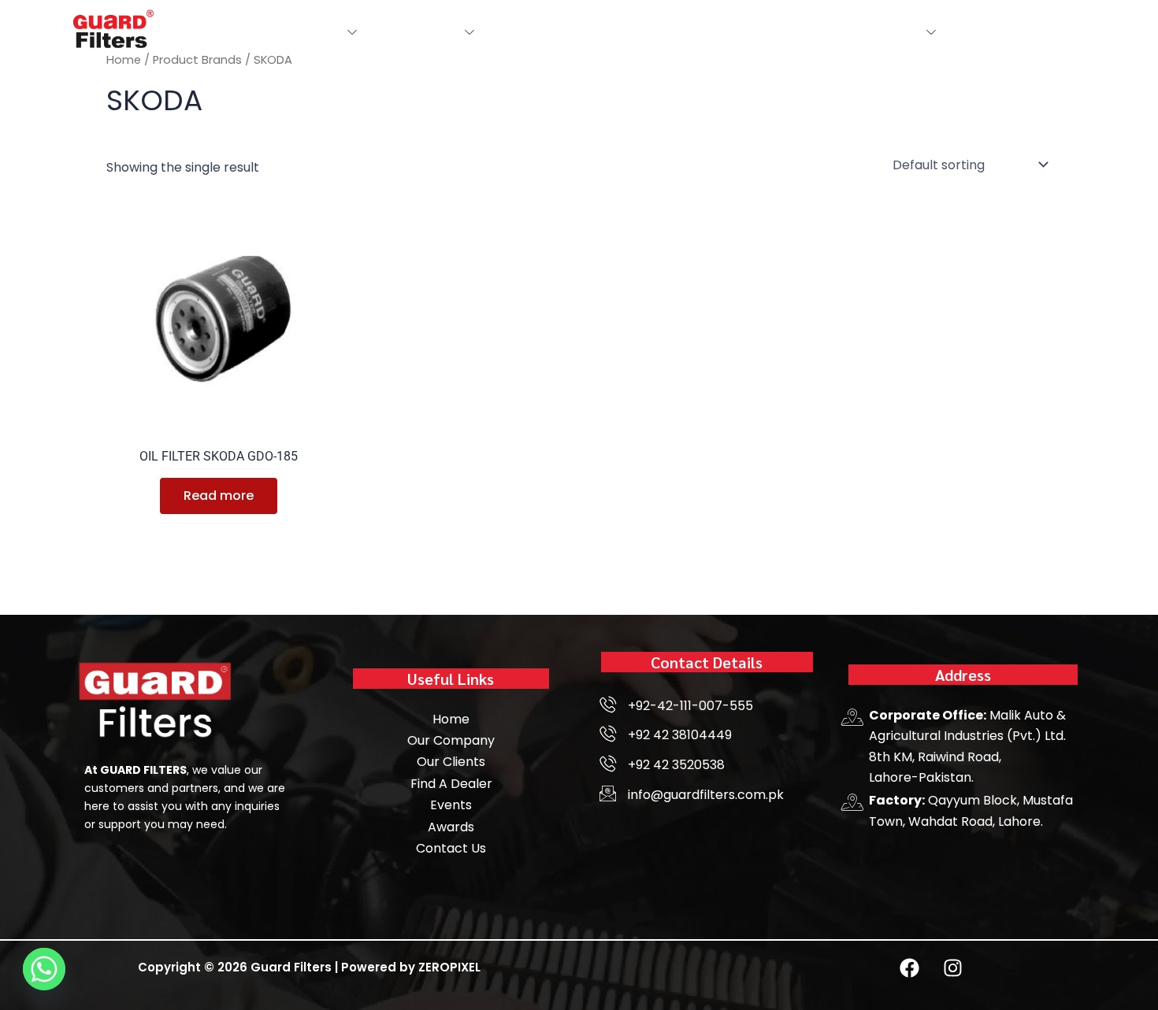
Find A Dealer (531, 31)
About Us (309, 31)
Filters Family (413, 31)
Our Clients (746, 31)
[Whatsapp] (44, 969)
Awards (670, 31)
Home (245, 31)
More (902, 31)
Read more (219, 496)
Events (610, 31)
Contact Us (834, 31)
